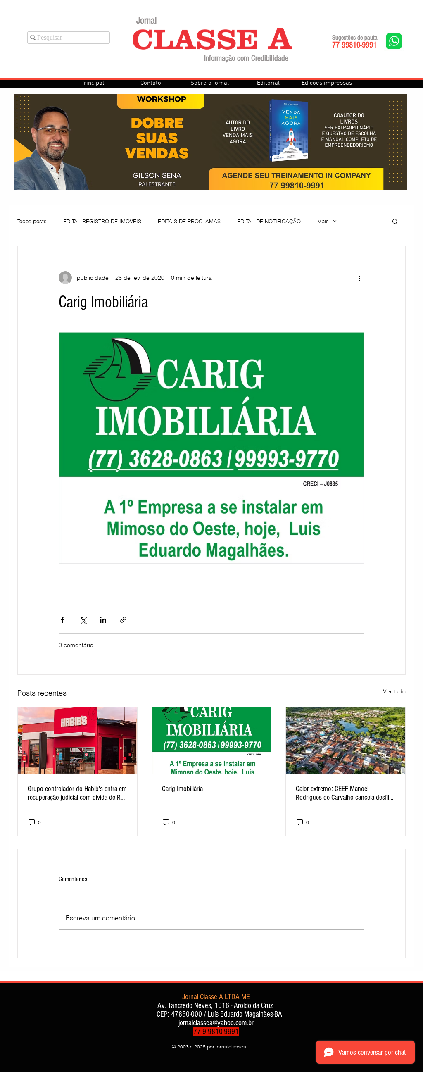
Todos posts (32, 221)
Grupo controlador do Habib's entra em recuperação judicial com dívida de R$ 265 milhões (77, 793)
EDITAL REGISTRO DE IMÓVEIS (102, 221)
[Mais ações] (359, 278)
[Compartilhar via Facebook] (63, 620)
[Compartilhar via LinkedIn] (103, 620)
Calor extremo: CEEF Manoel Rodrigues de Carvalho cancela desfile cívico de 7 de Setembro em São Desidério (344, 793)
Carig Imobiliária (182, 788)
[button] (395, 221)
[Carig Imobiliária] (211, 740)
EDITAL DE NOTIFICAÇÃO (269, 221)
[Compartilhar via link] (123, 620)
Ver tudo (394, 691)
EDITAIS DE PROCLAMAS (189, 221)
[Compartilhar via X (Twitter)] (83, 620)
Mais (323, 221)
